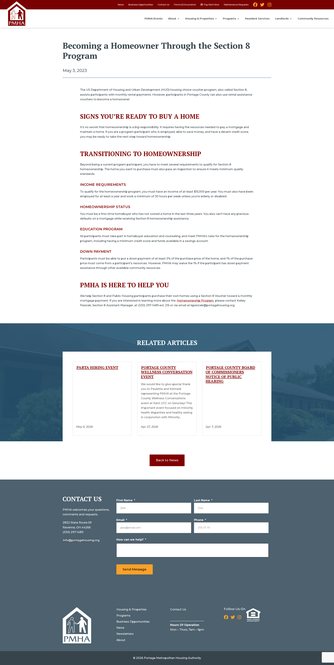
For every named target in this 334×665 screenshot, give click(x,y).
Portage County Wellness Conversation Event (166, 372)
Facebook (255, 6)
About (172, 18)
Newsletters (125, 633)
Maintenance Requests (236, 5)
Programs (229, 18)
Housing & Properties (199, 18)
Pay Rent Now (211, 5)
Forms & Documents (185, 5)
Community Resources (313, 18)
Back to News (167, 460)
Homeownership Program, (195, 300)
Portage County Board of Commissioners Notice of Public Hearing (230, 374)
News (121, 5)
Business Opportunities (140, 5)
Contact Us (163, 5)
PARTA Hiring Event (97, 367)
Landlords (282, 18)
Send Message (134, 569)
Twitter (262, 6)
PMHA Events (153, 18)
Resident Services (257, 18)
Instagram (269, 6)
